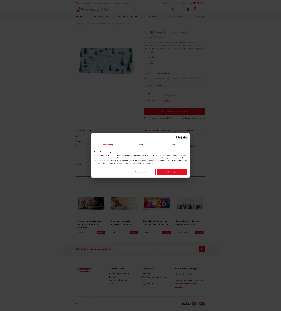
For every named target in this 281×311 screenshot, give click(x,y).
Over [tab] (173, 145)
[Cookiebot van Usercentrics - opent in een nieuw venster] (177, 137)
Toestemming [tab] (107, 145)
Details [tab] (140, 145)
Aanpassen (139, 172)
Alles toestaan (172, 172)
